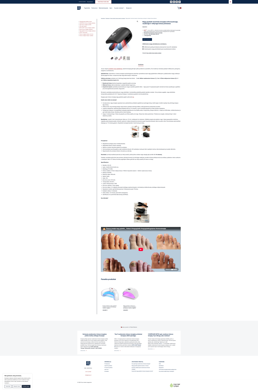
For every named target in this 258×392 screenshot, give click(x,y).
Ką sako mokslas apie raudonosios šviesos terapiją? (141, 368)
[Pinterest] (179, 2)
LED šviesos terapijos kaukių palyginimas (167, 369)
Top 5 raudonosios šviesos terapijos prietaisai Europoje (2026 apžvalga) (128, 335)
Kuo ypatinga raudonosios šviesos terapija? (141, 364)
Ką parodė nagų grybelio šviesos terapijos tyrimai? (142, 371)
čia (133, 97)
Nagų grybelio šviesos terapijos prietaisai (153, 53)
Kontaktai (106, 371)
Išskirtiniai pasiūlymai (103, 1)
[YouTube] (177, 2)
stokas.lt (161, 343)
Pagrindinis (87, 8)
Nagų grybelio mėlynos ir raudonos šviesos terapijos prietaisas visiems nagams (129, 307)
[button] (137, 21)
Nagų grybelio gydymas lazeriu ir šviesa (140, 365)
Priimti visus (26, 386)
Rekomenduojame (103, 8)
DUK (160, 364)
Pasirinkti (8, 386)
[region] (17, 381)
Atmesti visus (17, 386)
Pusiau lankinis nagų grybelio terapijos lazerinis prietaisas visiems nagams (110, 307)
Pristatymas (107, 364)
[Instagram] (174, 2)
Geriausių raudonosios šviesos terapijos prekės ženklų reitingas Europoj (95, 335)
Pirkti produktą (147, 39)
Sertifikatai (161, 365)
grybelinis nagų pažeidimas (115, 69)
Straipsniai (128, 8)
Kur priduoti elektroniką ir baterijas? (166, 371)
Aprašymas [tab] (141, 64)
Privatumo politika (108, 367)
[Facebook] (171, 2)
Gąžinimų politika (108, 365)
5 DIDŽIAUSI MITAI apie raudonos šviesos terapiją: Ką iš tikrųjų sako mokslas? (160, 335)
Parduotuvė (94, 8)
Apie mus (106, 369)
